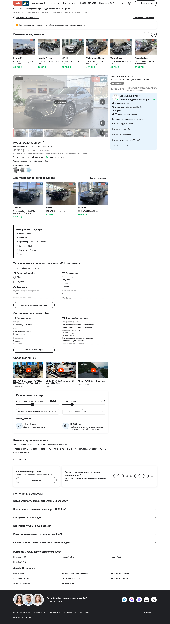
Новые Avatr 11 (117, 557)
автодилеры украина (22, 583)
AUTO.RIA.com (18, 12)
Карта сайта (84, 612)
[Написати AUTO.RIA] (146, 599)
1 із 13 (19, 79)
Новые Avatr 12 (19, 562)
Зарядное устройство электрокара (29, 409)
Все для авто (69, 3)
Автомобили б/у (39, 3)
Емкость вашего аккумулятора (29, 401)
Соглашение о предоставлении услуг (29, 612)
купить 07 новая (20, 573)
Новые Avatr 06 (19, 557)
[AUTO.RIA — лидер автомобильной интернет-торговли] (21, 3)
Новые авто (55, 3)
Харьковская (68, 12)
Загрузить (36, 480)
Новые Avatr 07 (68, 557)
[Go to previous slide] (16, 193)
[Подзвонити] (154, 599)
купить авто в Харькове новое (75, 573)
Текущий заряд (69, 401)
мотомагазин (68, 583)
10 (152, 477)
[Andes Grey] (22, 170)
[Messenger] (131, 599)
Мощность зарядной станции (74, 409)
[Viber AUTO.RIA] (139, 599)
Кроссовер (56, 12)
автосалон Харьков (119, 578)
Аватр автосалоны (21, 578)
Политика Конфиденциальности (62, 612)
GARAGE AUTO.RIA (88, 3)
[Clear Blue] (28, 170)
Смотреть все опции (34, 350)
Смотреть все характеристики (34, 305)
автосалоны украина (120, 573)
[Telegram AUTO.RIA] (124, 599)
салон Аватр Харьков (71, 578)
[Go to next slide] (104, 193)
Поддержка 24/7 (106, 3)
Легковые (44, 12)
